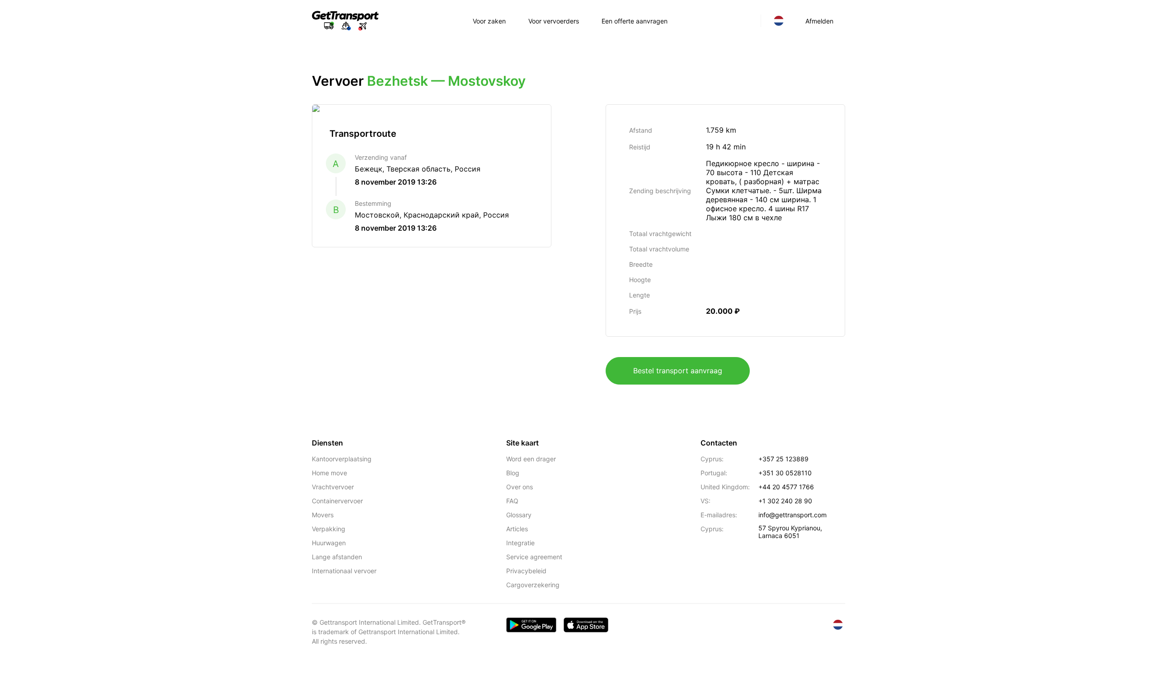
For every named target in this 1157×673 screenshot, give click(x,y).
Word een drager (531, 459)
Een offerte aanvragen (635, 21)
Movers (323, 515)
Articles (517, 529)
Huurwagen (329, 543)
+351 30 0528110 (785, 473)
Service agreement (534, 557)
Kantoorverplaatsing (342, 459)
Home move (329, 473)
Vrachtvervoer (333, 487)
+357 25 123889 (783, 459)
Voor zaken (489, 21)
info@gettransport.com (792, 515)
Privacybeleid (526, 571)
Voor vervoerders (553, 21)
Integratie (520, 543)
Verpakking (328, 529)
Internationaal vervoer (344, 571)
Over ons (519, 487)
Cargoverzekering (533, 585)
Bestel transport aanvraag (677, 370)
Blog (512, 473)
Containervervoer (337, 501)
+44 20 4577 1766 (786, 487)
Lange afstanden (337, 557)
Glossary (518, 515)
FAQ (512, 501)
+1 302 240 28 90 (785, 501)
